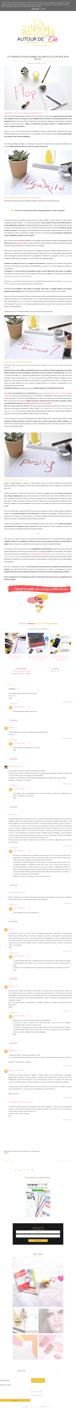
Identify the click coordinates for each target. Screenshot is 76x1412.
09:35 (17, 689)
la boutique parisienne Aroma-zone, (39, 554)
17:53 (28, 707)
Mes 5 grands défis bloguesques (15, 657)
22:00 (23, 892)
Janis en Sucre (15, 1070)
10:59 (15, 727)
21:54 (23, 1070)
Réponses (14, 703)
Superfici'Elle (15, 766)
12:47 (17, 986)
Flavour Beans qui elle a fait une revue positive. (36, 403)
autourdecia (18, 707)
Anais (11, 727)
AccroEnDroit (15, 892)
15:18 (18, 814)
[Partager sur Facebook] (55, 671)
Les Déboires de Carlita (19, 1102)
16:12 (28, 1015)
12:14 (22, 766)
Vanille (12, 986)
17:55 (28, 789)
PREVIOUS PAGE (64, 1161)
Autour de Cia (33, 1406)
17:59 (28, 850)
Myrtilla (12, 814)
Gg (10, 929)
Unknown (13, 1050)
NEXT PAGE (9, 1161)
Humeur (28, 673)
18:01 (28, 908)
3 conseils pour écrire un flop (21, 671)
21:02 (19, 1050)
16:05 (31, 1102)
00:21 (13, 929)
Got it (43, 9)
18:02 (28, 956)
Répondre (67, 702)
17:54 (28, 743)
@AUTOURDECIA (38, 1380)
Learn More (35, 9)
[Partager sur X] (52, 671)
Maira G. (50, 1406)
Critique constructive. (18, 673)
